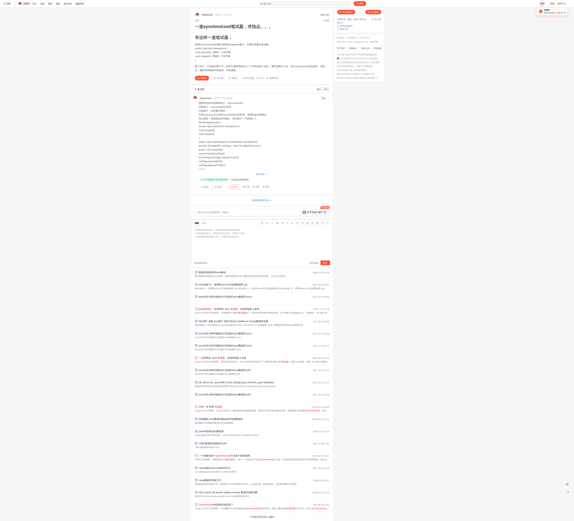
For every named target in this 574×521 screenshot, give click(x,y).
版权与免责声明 (344, 74)
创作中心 (562, 3)
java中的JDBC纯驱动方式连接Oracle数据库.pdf (224, 370)
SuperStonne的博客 (204, 410)
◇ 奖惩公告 (342, 29)
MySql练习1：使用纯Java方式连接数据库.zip (223, 284)
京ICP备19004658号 (347, 54)
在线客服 (374, 42)
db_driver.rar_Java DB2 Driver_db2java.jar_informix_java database (236, 382)
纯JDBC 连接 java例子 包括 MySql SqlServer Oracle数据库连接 (233, 321)
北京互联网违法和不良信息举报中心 (353, 62)
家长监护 (375, 62)
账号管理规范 (360, 70)
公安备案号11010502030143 (354, 58)
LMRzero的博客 (202, 459)
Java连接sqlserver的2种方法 (214, 467)
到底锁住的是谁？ (216, 504)
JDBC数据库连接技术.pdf (212, 443)
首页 (197, 20)
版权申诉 (357, 74)
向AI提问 (375, 12)
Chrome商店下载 (345, 70)
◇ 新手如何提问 (345, 26)
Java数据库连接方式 (210, 480)
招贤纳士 (353, 48)
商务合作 (365, 48)
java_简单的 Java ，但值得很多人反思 (229, 308)
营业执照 (373, 58)
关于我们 (341, 48)
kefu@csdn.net (360, 42)
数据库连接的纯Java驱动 (212, 272)
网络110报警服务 (365, 66)
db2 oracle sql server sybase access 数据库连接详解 (228, 492)
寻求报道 (377, 48)
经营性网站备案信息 (367, 54)
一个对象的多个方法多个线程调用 (224, 455)
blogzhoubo (206, 98)
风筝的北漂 (207, 14)
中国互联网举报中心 (346, 66)
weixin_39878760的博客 (207, 312)
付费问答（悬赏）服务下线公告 (352, 19)
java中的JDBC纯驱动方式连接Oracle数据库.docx (225, 296)
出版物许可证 (368, 74)
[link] (197, 20)
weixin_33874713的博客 (206, 508)
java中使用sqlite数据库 (211, 431)
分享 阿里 (210, 406)
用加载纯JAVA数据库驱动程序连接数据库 (221, 418)
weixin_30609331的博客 (207, 361)
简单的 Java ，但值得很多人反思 (222, 357)
